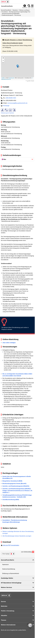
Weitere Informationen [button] (8, 625)
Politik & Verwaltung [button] (7, 611)
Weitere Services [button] (6, 587)
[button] (18, 66)
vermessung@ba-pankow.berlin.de (17, 103)
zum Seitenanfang (26, 552)
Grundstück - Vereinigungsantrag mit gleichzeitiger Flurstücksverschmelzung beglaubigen (16, 12)
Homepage (6, 105)
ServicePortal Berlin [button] (7, 560)
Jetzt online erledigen (9, 342)
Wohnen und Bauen (24, 10)
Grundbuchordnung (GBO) (10, 499)
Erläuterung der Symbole (7, 113)
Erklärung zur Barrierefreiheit (10, 573)
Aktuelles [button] (4, 615)
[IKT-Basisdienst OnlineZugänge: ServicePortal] (8, 553)
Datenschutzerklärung (8, 569)
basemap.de (11, 77)
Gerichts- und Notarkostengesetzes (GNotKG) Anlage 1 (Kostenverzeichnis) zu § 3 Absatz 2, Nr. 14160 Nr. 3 (17, 490)
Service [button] (3, 601)
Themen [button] (3, 620)
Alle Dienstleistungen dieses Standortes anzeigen (16, 536)
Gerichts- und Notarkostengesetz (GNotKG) (15, 486)
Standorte (15, 10)
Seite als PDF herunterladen (11, 545)
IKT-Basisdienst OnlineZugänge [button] (11, 583)
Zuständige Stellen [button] (7, 578)
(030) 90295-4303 (11, 98)
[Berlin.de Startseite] (5, 1)
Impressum (5, 564)
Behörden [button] (4, 606)
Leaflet (2, 77)
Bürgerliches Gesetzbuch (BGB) (12, 481)
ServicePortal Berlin (6, 10)
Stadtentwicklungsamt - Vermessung (11, 15)
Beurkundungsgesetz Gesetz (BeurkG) (14, 483)
